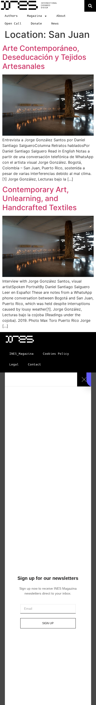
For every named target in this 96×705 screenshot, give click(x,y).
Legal (14, 365)
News (55, 24)
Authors (11, 16)
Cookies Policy (56, 354)
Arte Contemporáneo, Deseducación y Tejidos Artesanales (44, 57)
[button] (90, 6)
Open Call (13, 24)
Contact (34, 365)
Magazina (34, 16)
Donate (36, 24)
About (61, 16)
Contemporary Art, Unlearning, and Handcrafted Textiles (39, 198)
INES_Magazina (21, 354)
